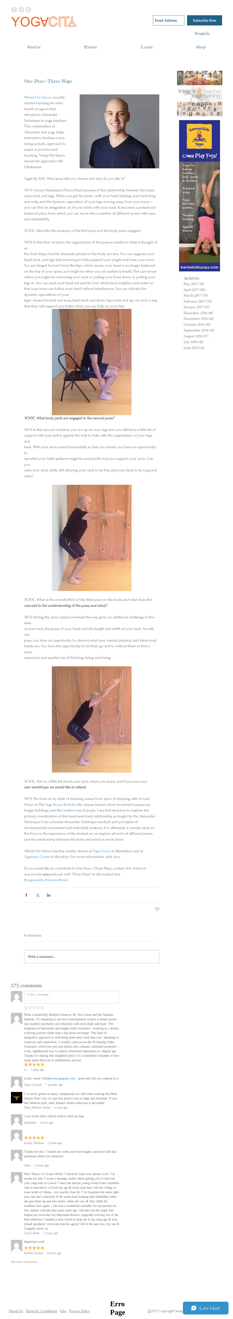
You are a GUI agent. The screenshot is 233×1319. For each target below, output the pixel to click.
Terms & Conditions (41, 1311)
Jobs (63, 1311)
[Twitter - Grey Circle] (21, 10)
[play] (213, 112)
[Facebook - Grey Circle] (14, 10)
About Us (16, 1311)
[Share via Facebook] (26, 895)
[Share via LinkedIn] (48, 895)
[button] (33, 47)
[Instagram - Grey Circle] (28, 10)
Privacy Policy (79, 1311)
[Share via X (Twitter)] (37, 895)
